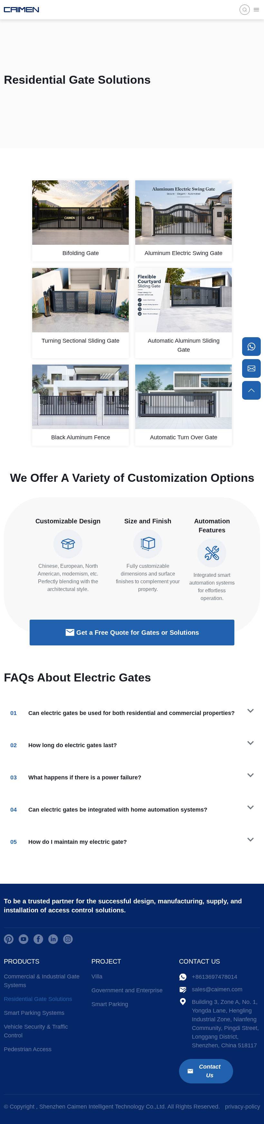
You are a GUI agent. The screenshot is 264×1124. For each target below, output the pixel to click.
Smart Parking (109, 1004)
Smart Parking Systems (34, 1013)
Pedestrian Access (28, 1049)
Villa (96, 976)
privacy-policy (242, 1106)
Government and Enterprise (127, 990)
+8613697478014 (214, 977)
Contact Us (210, 1071)
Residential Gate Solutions (38, 999)
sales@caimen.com (217, 989)
